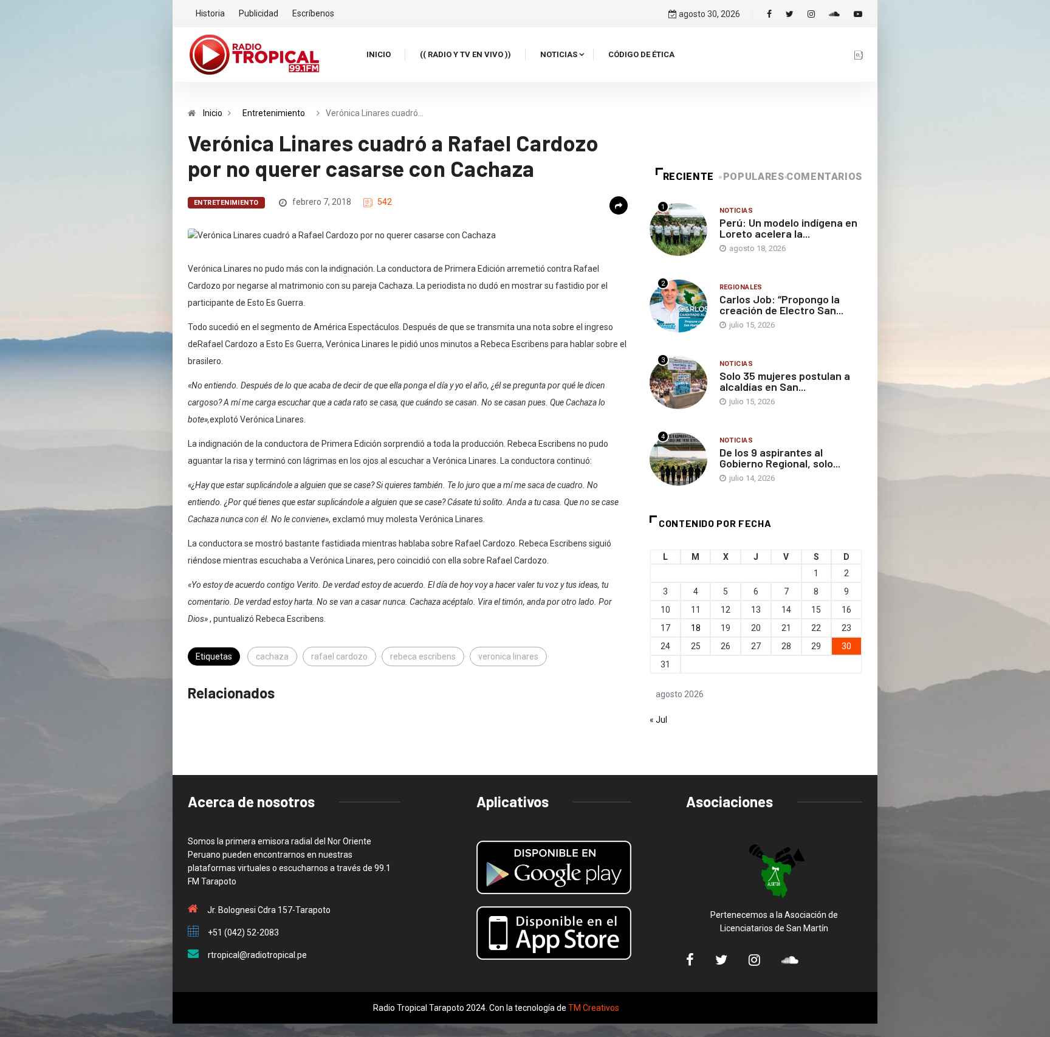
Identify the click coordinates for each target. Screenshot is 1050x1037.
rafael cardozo (339, 656)
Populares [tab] (753, 176)
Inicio (378, 54)
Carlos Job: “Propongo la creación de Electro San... (781, 304)
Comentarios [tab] (824, 176)
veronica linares (508, 656)
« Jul (658, 720)
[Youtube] (858, 14)
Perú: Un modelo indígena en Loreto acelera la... (788, 228)
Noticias (558, 54)
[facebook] (769, 14)
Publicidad (258, 13)
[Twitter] (790, 14)
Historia (210, 13)
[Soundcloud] (834, 14)
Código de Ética (641, 54)
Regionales (741, 287)
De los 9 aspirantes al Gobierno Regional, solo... (779, 458)
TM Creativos (593, 1008)
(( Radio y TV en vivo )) (465, 54)
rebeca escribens (423, 656)
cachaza (272, 656)
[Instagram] (811, 14)
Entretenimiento (273, 113)
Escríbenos (313, 13)
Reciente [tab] (688, 176)
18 (696, 628)
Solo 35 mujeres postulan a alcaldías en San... (784, 381)
